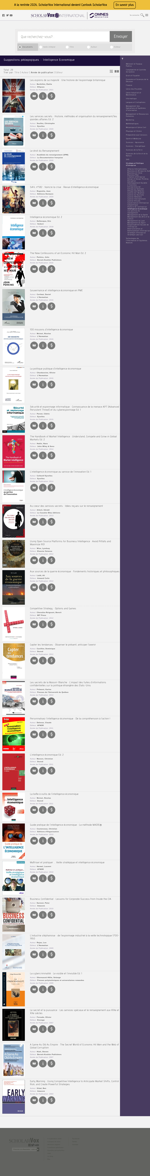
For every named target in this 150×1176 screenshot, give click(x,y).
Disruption (132, 181)
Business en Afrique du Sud (139, 171)
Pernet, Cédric (43, 414)
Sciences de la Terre (134, 150)
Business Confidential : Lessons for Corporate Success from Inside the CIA (70, 899)
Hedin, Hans (42, 443)
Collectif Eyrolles (44, 476)
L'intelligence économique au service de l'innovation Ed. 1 (60, 472)
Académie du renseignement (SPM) (52, 155)
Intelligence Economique (137, 209)
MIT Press (41, 615)
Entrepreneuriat (134, 187)
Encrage (41, 1020)
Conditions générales (55, 1147)
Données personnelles (55, 1150)
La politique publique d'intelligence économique (55, 369)
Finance (129, 85)
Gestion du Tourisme (136, 195)
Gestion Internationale (137, 199)
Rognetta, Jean (44, 191)
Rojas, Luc (42, 942)
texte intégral (49, 47)
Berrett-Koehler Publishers (49, 260)
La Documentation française (50, 157)
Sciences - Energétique (135, 146)
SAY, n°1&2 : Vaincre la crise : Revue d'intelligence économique (64, 187)
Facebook (75, 1139)
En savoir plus (125, 5)
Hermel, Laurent (44, 866)
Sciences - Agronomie (135, 142)
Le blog (50, 1156)
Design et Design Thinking (138, 179)
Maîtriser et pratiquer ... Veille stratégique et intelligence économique (67, 862)
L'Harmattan (42, 297)
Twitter (74, 1141)
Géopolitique (133, 205)
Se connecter (134, 15)
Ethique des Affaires (136, 191)
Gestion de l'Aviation (136, 193)
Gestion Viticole (134, 201)
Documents (27, 47)
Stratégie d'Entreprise (137, 233)
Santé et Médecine (133, 139)
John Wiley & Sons (45, 446)
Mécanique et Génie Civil (136, 127)
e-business (132, 185)
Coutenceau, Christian (47, 829)
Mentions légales (53, 1144)
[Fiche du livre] (43, 100)
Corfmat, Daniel (44, 294)
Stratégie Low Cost (135, 235)
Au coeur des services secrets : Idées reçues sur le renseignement (66, 506)
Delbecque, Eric (44, 221)
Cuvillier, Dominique (46, 649)
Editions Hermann (45, 194)
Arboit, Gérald (43, 510)
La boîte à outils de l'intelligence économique (54, 794)
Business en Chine (135, 173)
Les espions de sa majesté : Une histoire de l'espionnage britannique (67, 80)
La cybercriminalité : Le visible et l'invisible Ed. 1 (56, 973)
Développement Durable (137, 183)
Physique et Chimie (134, 131)
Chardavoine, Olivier (46, 373)
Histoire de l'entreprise (137, 207)
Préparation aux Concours (136, 135)
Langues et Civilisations (135, 102)
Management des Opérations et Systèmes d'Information (136, 108)
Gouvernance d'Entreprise (138, 203)
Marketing (130, 120)
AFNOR (40, 725)
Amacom (41, 906)
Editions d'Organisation (48, 832)
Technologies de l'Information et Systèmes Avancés (136, 241)
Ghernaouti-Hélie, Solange (49, 977)
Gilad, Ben (41, 1088)
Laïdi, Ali (41, 575)
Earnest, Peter (43, 903)
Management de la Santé (138, 215)
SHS (127, 159)
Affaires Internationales (137, 169)
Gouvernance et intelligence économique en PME (56, 290)
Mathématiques (132, 124)
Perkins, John (43, 257)
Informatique (131, 99)
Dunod (40, 651)
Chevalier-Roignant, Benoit (49, 612)
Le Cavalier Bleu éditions (48, 513)
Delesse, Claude (44, 722)
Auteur (94, 47)
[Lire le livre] (34, 100)
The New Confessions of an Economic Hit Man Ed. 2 (58, 253)
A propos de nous (53, 1141)
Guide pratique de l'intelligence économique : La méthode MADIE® (66, 825)
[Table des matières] (51, 100)
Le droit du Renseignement (44, 151)
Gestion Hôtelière (135, 197)
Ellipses (41, 87)
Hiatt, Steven (43, 1052)
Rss (48, 1159)
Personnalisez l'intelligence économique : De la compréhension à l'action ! (70, 719)
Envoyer (121, 37)
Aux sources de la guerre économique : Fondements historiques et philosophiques (75, 571)
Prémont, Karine (44, 689)
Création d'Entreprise (136, 177)
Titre (72, 47)
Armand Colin (43, 578)
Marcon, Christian (45, 759)
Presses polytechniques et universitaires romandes (60, 980)
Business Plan (133, 175)
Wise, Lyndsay (43, 548)
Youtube (75, 1144)
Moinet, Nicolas (44, 333)
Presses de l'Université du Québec (53, 692)
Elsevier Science (44, 551)
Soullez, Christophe (46, 123)
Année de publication (42, 73)
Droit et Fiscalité (133, 76)
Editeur (117, 47)
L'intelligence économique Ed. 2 (47, 755)
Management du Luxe (136, 221)
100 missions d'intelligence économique (51, 329)
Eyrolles (41, 126)
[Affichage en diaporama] (117, 72)
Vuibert (40, 224)
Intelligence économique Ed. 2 (46, 217)
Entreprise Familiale (136, 189)
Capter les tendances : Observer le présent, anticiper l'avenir (63, 645)
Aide (49, 1153)
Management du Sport (137, 223)
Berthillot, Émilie (44, 84)
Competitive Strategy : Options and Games (53, 608)
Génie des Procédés (134, 89)
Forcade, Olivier (44, 1017)
